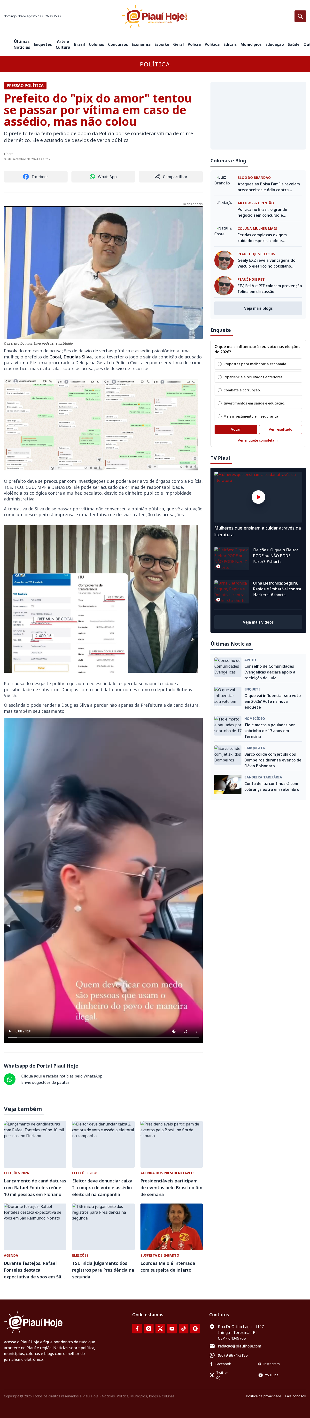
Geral (178, 44)
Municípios (251, 44)
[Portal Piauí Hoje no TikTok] (183, 1328)
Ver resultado (280, 429)
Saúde (294, 44)
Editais (230, 44)
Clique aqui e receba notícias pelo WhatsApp (61, 1076)
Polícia (194, 44)
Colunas (96, 44)
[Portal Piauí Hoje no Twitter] (160, 1328)
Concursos (118, 44)
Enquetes (43, 44)
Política (212, 44)
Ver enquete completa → (258, 440)
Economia (141, 44)
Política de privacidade (263, 1396)
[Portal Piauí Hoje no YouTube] (172, 1328)
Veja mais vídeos (258, 622)
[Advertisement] (258, 116)
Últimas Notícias (22, 44)
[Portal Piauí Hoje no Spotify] (195, 1328)
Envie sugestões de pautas (45, 1082)
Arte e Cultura (63, 44)
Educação (274, 44)
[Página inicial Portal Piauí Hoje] (155, 16)
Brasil (79, 44)
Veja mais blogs (258, 308)
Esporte (162, 44)
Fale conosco (295, 1396)
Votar (236, 429)
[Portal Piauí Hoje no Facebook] (137, 1328)
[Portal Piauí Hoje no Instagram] (149, 1328)
